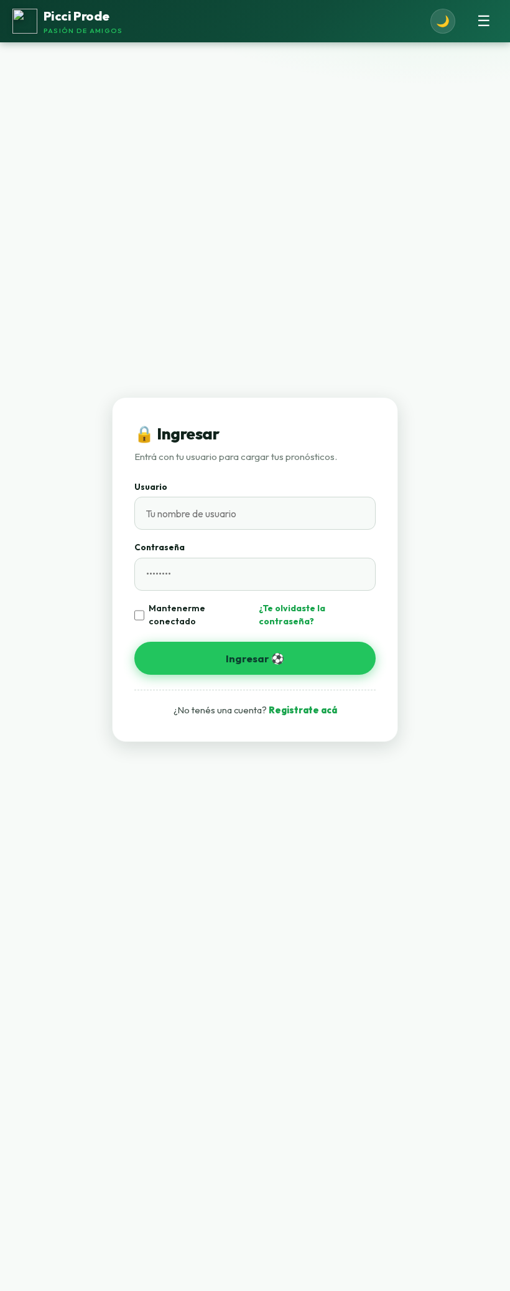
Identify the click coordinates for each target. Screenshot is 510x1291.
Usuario (150, 486)
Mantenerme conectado (177, 615)
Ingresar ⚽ (255, 658)
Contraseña (159, 547)
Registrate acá (303, 710)
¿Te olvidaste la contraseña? (292, 615)
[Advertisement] (255, 1184)
